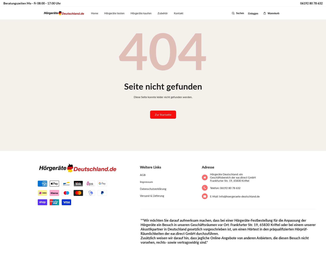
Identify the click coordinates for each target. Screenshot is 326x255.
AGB (143, 174)
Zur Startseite (163, 114)
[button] (237, 13)
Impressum (146, 181)
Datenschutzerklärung (153, 188)
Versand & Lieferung (152, 195)
